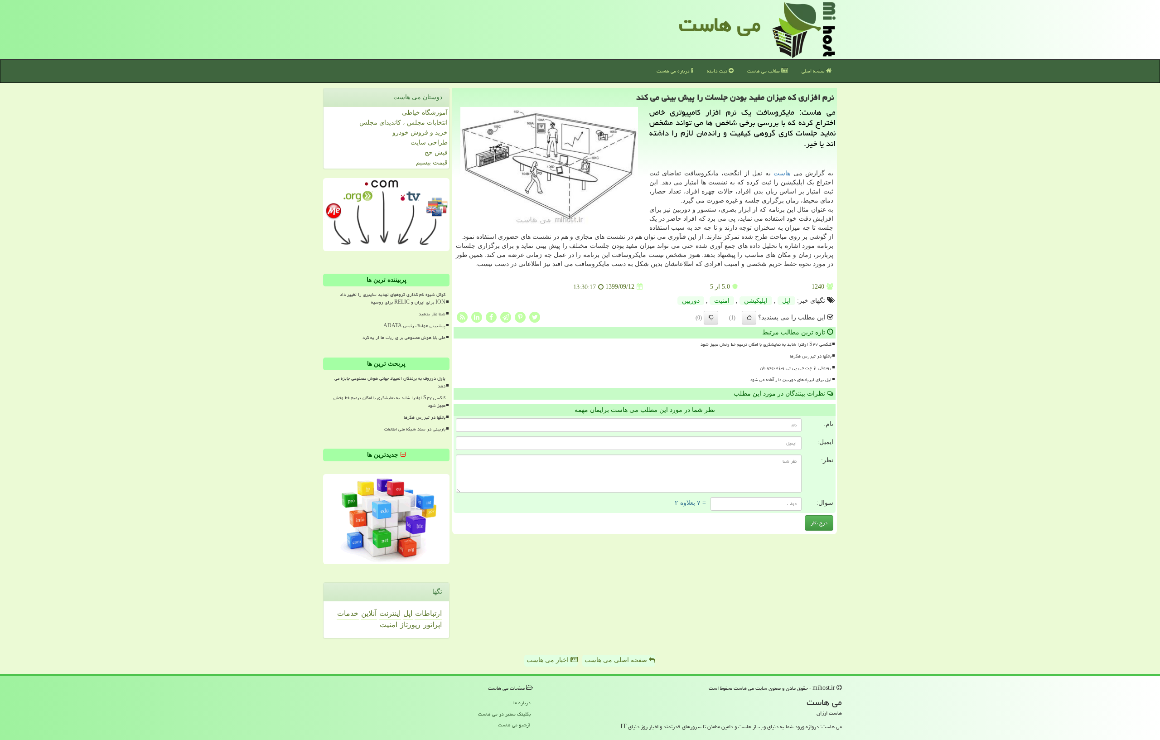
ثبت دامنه (718, 71)
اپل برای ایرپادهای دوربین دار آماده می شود (790, 379)
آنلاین (369, 613)
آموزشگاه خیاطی (425, 112)
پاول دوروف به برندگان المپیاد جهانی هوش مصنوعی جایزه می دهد (389, 382)
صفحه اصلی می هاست (617, 660)
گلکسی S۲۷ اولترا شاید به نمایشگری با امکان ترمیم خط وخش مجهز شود (766, 344)
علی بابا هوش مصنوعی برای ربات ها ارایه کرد (403, 337)
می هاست (720, 24)
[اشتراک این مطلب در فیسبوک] (491, 316)
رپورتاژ (410, 625)
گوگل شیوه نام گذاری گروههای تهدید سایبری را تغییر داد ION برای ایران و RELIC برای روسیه (392, 298)
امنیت (722, 300)
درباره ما (522, 702)
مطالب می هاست (764, 71)
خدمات (347, 613)
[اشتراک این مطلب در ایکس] (534, 316)
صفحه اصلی (814, 71)
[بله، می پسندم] (749, 317)
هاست (781, 173)
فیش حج (436, 152)
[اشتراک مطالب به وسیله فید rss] (462, 316)
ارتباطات (428, 613)
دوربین (691, 300)
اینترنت (390, 613)
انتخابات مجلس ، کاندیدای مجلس (403, 122)
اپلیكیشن (756, 300)
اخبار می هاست (548, 660)
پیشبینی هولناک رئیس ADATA (414, 325)
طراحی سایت (429, 142)
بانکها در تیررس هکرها (810, 356)
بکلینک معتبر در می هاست (504, 714)
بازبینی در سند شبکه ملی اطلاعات (414, 429)
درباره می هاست (674, 71)
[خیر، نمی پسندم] (711, 317)
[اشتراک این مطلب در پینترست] (520, 316)
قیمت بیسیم (432, 162)
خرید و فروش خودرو (420, 132)
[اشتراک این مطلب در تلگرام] (505, 316)
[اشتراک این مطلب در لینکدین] (476, 316)
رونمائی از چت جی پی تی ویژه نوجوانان (795, 367)
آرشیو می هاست (514, 725)
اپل (786, 300)
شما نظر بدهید (432, 314)
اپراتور (432, 625)
